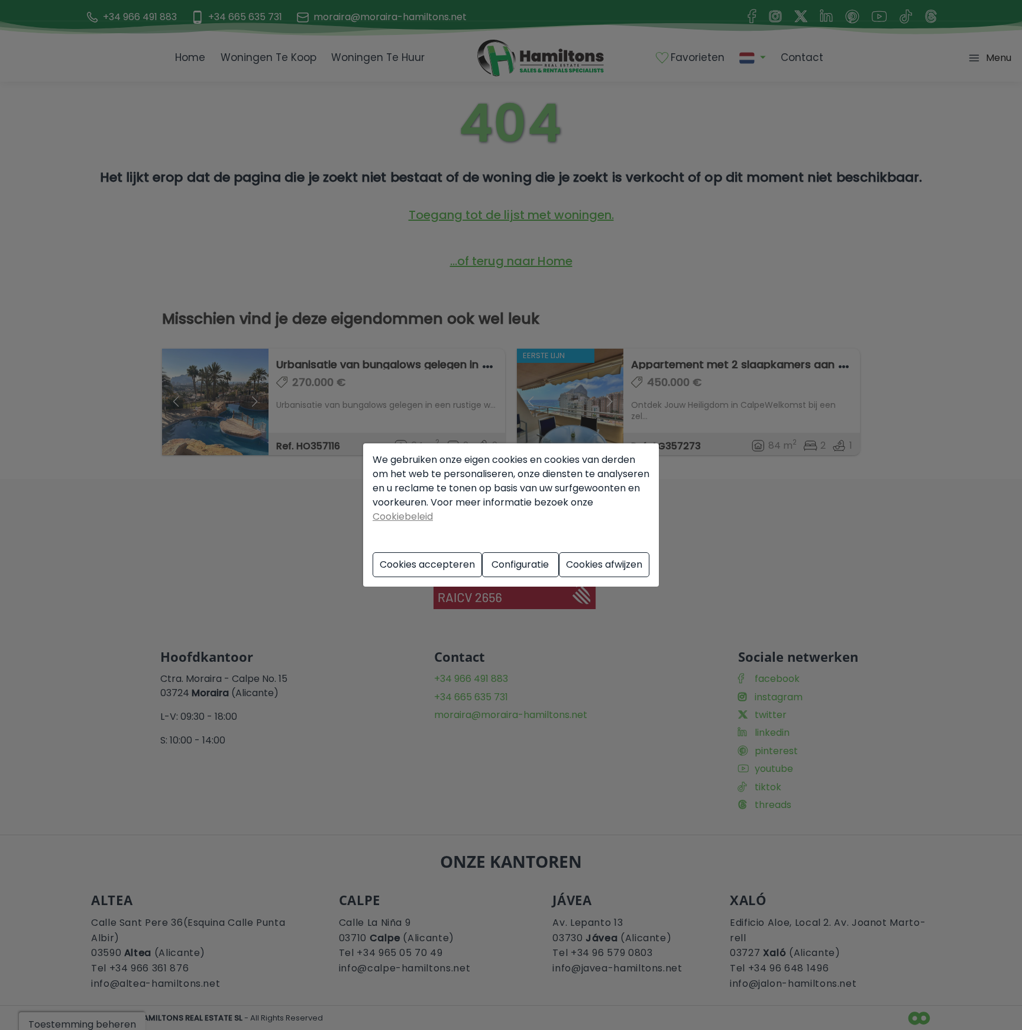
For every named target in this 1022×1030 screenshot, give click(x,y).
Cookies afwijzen (604, 564)
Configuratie (520, 564)
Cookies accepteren (427, 564)
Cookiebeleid (403, 516)
